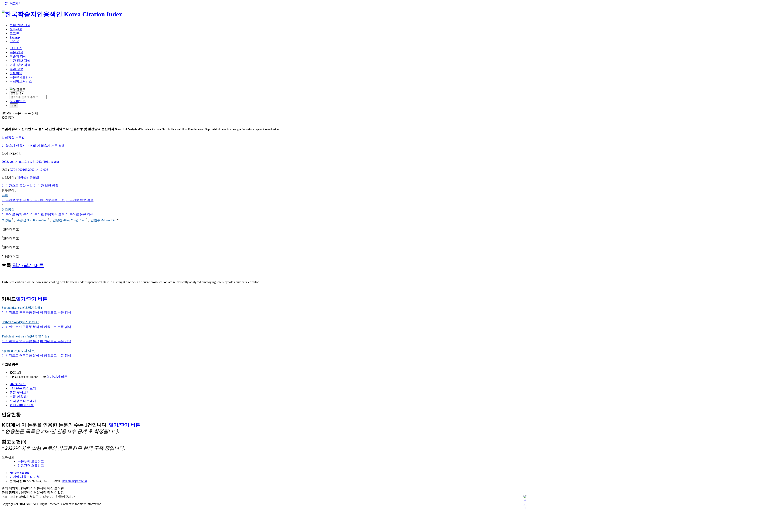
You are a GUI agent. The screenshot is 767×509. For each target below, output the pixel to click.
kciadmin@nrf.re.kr (74, 481)
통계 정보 (16, 69)
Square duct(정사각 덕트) (18, 350)
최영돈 (7, 220)
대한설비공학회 (28, 177)
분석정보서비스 (21, 81)
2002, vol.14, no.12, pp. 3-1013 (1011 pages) (30, 161)
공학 (5, 195)
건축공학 (8, 209)
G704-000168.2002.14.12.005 (29, 169)
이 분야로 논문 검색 (79, 200)
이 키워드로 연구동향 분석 (20, 312)
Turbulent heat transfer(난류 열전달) (25, 336)
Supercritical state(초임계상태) (22, 307)
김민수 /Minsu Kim (104, 220)
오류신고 (16, 29)
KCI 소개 (16, 48)
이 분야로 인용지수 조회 (47, 200)
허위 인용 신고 (20, 25)
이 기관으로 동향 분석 (17, 185)
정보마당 (16, 73)
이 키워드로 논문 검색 (55, 312)
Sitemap (15, 37)
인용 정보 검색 (20, 64)
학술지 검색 (18, 56)
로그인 (14, 33)
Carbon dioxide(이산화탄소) (20, 322)
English (14, 41)
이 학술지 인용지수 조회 (19, 145)
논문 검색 (16, 52)
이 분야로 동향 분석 (16, 200)
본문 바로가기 (12, 3)
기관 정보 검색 (20, 60)
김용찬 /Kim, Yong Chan (69, 220)
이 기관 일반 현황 (46, 185)
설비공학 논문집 (13, 137)
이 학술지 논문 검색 (51, 145)
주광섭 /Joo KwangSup (32, 220)
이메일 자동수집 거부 (25, 476)
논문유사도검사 (21, 77)
